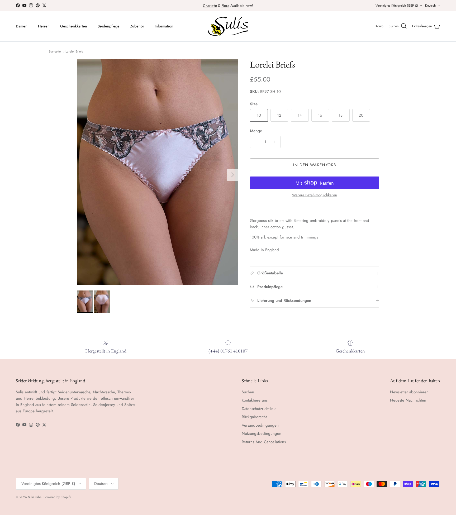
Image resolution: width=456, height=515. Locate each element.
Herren (44, 26)
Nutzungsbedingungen (261, 433)
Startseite (55, 51)
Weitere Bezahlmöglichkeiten (314, 195)
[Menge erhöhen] (275, 142)
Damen (21, 26)
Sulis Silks (34, 497)
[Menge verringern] (254, 142)
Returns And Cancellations (264, 442)
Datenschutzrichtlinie (259, 409)
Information (164, 26)
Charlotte (210, 5)
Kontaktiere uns (255, 400)
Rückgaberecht (254, 417)
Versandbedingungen (260, 425)
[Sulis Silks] (228, 26)
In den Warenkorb (314, 165)
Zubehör (137, 26)
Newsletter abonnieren (409, 392)
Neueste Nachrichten (408, 400)
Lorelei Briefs (74, 51)
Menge (256, 131)
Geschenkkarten (73, 26)
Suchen (248, 392)
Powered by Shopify (57, 497)
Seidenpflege (109, 26)
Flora (225, 5)
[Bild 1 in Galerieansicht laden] (157, 172)
